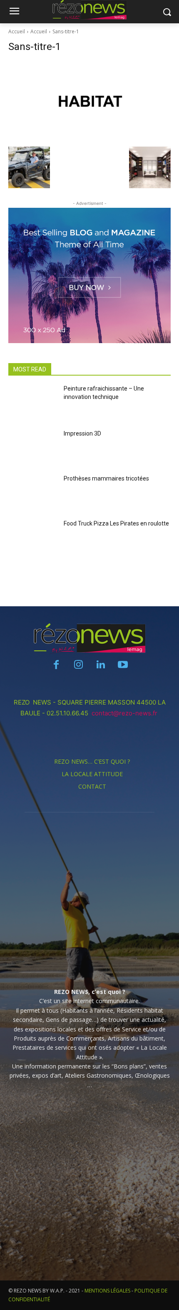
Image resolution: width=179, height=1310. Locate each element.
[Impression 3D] (32, 448)
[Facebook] (56, 665)
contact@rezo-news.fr (125, 713)
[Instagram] (78, 665)
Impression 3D (82, 433)
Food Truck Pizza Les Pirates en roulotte (116, 523)
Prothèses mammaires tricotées (106, 478)
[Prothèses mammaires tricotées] (32, 493)
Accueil (16, 31)
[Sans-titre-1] (89, 101)
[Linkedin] (100, 665)
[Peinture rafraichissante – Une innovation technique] (32, 403)
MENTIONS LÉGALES (107, 1290)
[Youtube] (123, 665)
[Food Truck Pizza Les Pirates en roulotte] (32, 538)
